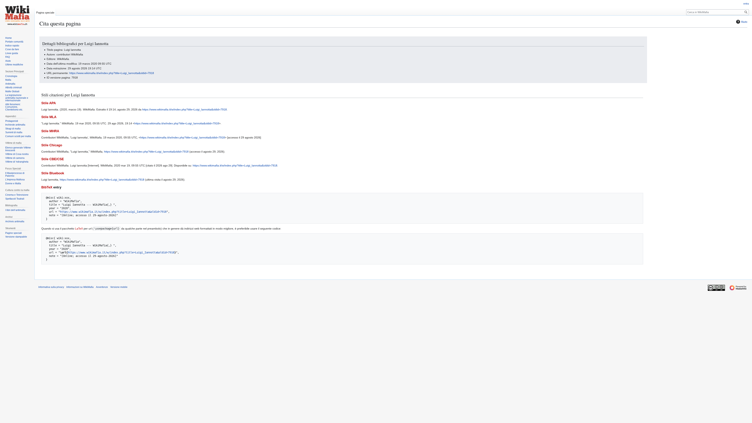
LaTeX (79, 228)
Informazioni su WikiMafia (80, 287)
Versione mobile (118, 287)
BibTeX (46, 187)
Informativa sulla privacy (51, 287)
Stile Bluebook (52, 173)
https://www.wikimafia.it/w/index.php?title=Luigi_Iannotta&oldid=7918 (111, 73)
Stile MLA (48, 117)
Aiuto (744, 21)
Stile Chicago (51, 145)
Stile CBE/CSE (52, 159)
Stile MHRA (50, 131)
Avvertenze (102, 287)
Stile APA (48, 103)
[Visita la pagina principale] (17, 15)
